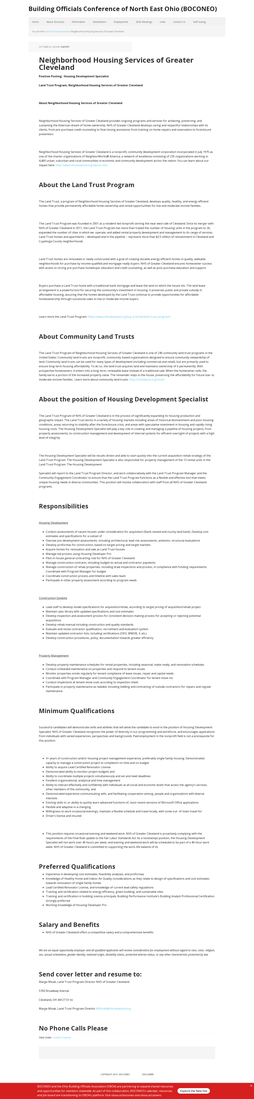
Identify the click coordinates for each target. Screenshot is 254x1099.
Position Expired (62, 1037)
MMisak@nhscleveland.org (113, 1008)
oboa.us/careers (150, 1095)
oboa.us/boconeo (122, 1095)
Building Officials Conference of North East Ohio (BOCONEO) (123, 8)
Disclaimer (148, 1074)
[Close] (251, 1085)
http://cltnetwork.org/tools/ (147, 379)
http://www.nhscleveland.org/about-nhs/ (81, 165)
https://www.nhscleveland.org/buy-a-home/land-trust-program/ (129, 317)
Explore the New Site (193, 1091)
